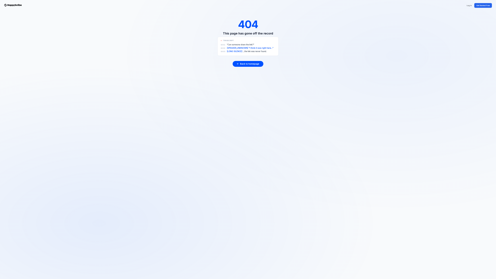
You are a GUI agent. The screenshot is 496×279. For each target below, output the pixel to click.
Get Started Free (483, 5)
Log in (469, 5)
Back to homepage (249, 64)
